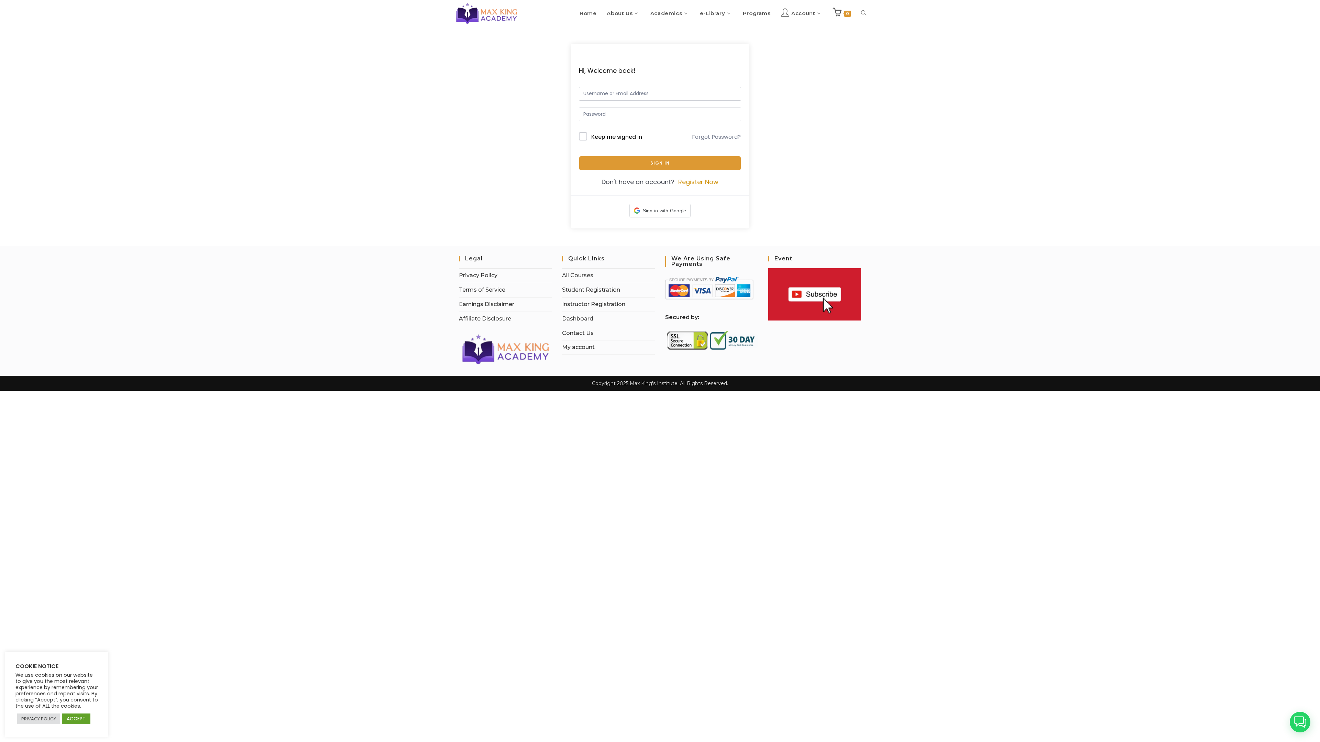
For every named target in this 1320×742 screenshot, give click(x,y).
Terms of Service (482, 289)
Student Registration (591, 289)
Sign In (660, 163)
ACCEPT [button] (76, 718)
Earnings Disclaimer (486, 304)
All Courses (577, 275)
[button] (660, 210)
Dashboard (577, 318)
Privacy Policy (478, 275)
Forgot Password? (716, 137)
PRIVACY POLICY (38, 719)
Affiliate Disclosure (485, 318)
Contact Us (578, 333)
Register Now (698, 182)
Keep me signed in (616, 137)
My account (578, 347)
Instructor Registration (593, 304)
